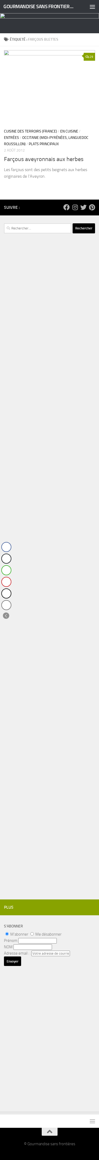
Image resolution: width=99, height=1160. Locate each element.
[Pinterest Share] (6, 582)
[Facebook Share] (6, 547)
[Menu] (92, 6)
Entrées (11, 137)
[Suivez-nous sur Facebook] (66, 207)
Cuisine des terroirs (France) (30, 131)
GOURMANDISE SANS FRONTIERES (39, 6)
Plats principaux (44, 144)
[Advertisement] (49, 349)
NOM (8, 947)
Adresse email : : (17, 953)
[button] (6, 615)
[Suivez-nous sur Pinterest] (92, 207)
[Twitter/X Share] (6, 559)
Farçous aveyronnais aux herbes (43, 159)
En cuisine (69, 131)
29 (91, 57)
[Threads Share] (6, 593)
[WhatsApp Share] (6, 570)
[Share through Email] (6, 605)
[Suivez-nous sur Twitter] (83, 207)
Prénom (10, 940)
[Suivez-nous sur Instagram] (75, 207)
